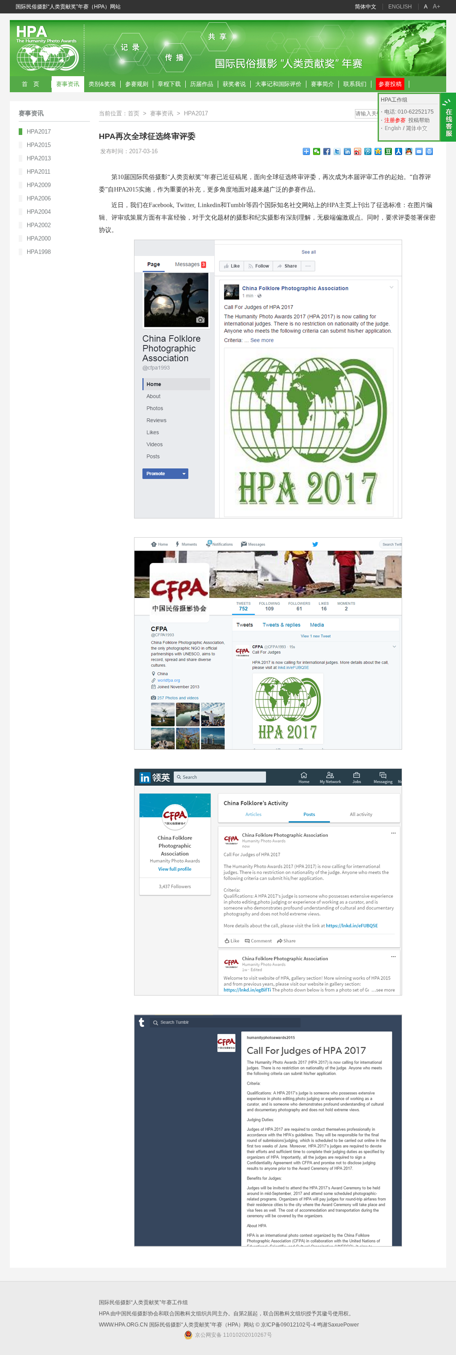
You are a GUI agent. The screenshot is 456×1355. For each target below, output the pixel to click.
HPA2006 (39, 198)
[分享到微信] (317, 151)
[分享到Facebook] (327, 151)
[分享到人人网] (399, 151)
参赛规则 (136, 84)
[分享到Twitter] (337, 151)
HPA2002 (39, 225)
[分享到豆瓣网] (388, 151)
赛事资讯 (67, 84)
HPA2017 (39, 131)
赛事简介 (322, 84)
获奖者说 (234, 84)
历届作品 (201, 84)
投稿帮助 (419, 120)
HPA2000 (39, 238)
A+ (436, 6)
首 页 (30, 84)
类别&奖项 (102, 84)
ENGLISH (400, 7)
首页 (133, 113)
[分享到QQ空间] (378, 151)
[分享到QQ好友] (409, 151)
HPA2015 (39, 145)
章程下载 (169, 84)
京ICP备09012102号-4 (288, 1325)
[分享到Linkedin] (347, 151)
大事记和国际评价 (278, 84)
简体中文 (365, 7)
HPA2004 (39, 211)
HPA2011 (38, 171)
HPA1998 (39, 252)
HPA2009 (39, 185)
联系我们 (354, 84)
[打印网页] (429, 151)
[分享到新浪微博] (358, 151)
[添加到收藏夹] (306, 151)
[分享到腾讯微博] (368, 151)
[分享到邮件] (419, 151)
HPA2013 (39, 158)
